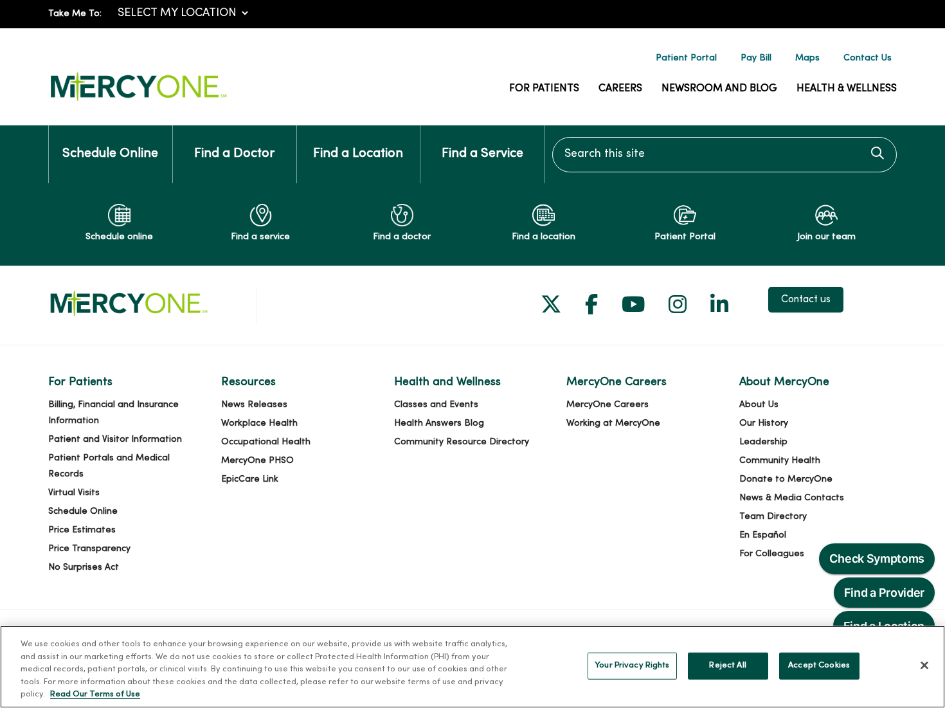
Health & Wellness (847, 89)
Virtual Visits (74, 493)
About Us (759, 405)
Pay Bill (756, 58)
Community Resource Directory (461, 442)
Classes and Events (436, 405)
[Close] (924, 665)
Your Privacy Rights (632, 665)
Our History (763, 423)
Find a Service (482, 154)
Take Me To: (75, 14)
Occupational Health (265, 442)
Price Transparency (89, 549)
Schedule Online (110, 154)
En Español (762, 535)
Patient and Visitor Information (115, 439)
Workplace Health (259, 423)
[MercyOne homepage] (138, 101)
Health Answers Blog (439, 423)
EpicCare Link (249, 479)
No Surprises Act (83, 567)
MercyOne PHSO (257, 461)
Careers (620, 89)
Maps (807, 58)
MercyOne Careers (607, 405)
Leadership (763, 442)
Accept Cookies (819, 665)
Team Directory (773, 517)
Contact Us (867, 58)
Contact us (806, 300)
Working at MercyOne (613, 423)
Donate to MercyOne (786, 479)
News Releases (254, 405)
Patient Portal (686, 58)
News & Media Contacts (791, 498)
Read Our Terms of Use (95, 694)
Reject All (727, 665)
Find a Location (358, 154)
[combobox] (724, 154)
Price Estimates (82, 530)
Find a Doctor (234, 154)
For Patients (544, 89)
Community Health (779, 461)
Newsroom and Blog (719, 89)
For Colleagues (771, 554)
